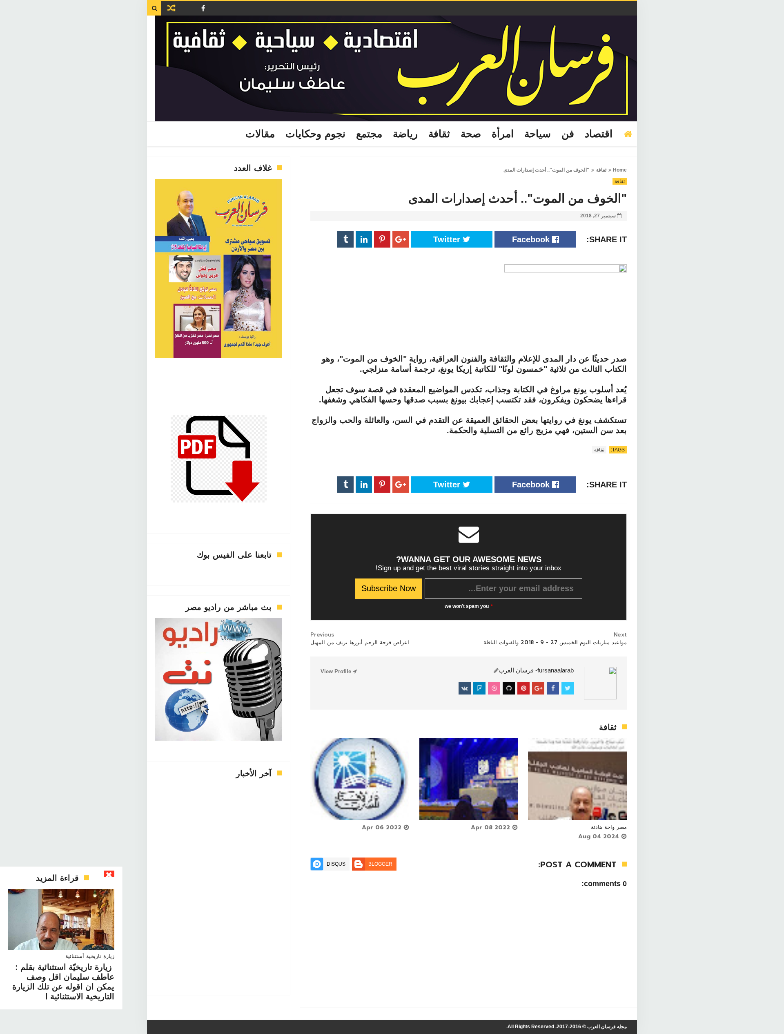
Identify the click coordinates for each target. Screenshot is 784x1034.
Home (620, 170)
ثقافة (439, 134)
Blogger (380, 864)
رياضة (405, 134)
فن (567, 134)
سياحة (537, 134)
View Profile (337, 671)
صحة (471, 134)
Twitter (448, 239)
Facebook (532, 239)
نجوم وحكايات (315, 134)
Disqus (336, 864)
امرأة (503, 134)
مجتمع (369, 134)
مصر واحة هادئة (609, 827)
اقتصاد (598, 134)
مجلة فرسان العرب (607, 1027)
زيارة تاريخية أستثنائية (89, 956)
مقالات (260, 134)
